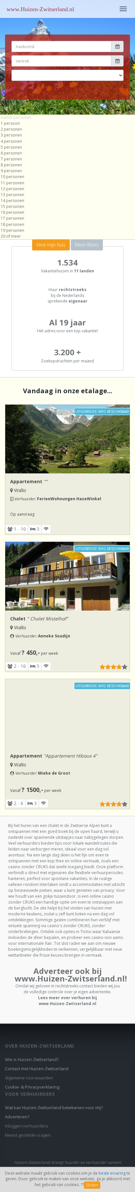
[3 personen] (67, 135)
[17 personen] (67, 218)
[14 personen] (67, 201)
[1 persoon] (67, 123)
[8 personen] (67, 165)
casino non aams (107, 937)
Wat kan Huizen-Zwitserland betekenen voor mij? (54, 1107)
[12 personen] (67, 189)
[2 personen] (67, 129)
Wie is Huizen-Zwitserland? (32, 1059)
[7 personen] (67, 159)
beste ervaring (112, 1173)
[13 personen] (67, 195)
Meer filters (87, 245)
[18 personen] (67, 225)
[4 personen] (67, 141)
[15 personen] (67, 207)
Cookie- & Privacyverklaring (32, 1087)
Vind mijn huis (51, 245)
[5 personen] (67, 147)
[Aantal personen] (67, 117)
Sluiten (92, 1185)
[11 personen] (67, 183)
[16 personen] (67, 212)
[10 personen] (67, 177)
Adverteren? (17, 1117)
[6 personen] (67, 153)
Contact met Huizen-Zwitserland (36, 1069)
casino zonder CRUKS (28, 867)
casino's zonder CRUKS (68, 925)
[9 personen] (67, 171)
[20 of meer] (67, 236)
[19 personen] (67, 230)
